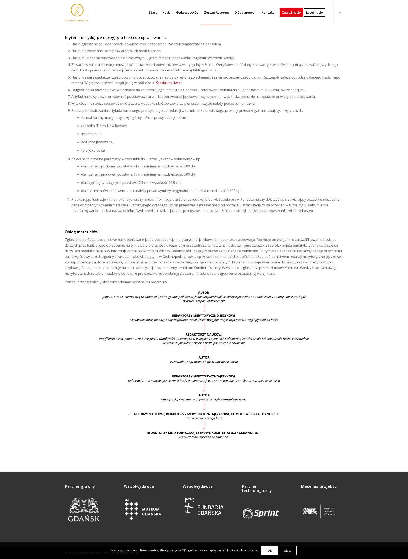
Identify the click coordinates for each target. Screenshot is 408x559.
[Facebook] (340, 12)
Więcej (288, 550)
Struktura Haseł (168, 82)
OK (270, 550)
